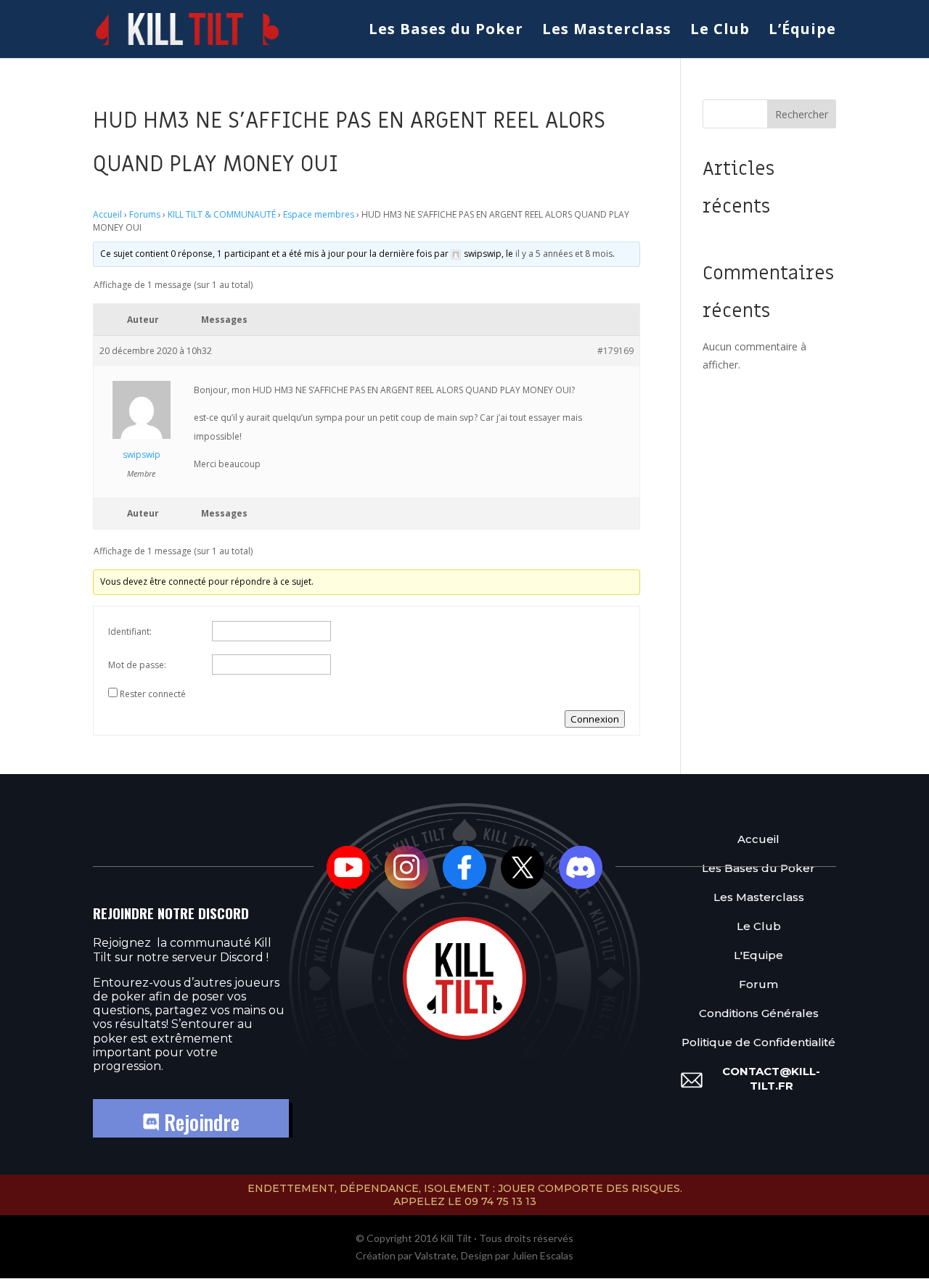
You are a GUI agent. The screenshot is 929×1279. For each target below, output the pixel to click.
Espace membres (318, 214)
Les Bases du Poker (446, 31)
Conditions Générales (759, 1013)
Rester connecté (153, 694)
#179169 (615, 351)
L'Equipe (758, 955)
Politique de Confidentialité (758, 1042)
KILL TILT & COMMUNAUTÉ (222, 214)
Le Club (720, 31)
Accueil (107, 214)
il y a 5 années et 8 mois (564, 253)
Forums (144, 214)
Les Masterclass (606, 31)
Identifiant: (130, 631)
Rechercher (801, 114)
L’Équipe (802, 31)
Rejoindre (199, 1122)
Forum (758, 984)
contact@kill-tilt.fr (771, 1078)
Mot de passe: (137, 665)
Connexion (594, 718)
